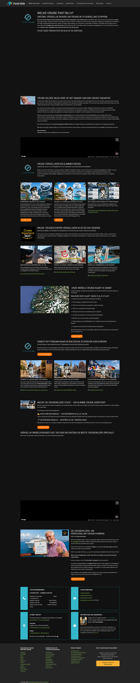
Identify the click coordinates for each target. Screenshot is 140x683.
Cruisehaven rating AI (76, 656)
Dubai (21, 659)
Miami (21, 655)
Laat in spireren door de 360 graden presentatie (32, 273)
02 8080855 (53, 602)
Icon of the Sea (49, 667)
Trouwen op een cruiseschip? (77, 657)
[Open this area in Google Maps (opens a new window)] (23, 156)
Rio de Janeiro (23, 669)
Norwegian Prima (49, 662)
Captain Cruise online (33, 3)
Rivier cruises (99, 3)
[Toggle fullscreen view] (117, 139)
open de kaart (77, 336)
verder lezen (25, 220)
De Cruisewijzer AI (75, 650)
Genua (21, 662)
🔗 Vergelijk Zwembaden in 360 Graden (98, 275)
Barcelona (22, 660)
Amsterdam (23, 654)
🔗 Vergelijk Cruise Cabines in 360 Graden (64, 272)
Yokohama (22, 671)
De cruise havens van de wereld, (85, 3)
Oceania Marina (49, 660)
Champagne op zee (75, 661)
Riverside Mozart (49, 655)
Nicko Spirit (48, 657)
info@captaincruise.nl (86, 595)
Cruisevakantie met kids (76, 659)
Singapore (22, 667)
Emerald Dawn (49, 659)
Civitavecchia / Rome (25, 664)
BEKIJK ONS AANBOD (44, 354)
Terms (111, 156)
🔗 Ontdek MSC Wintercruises (95, 390)
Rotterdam (22, 652)
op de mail (88, 552)
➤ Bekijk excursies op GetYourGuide (108, 663)
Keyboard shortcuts (91, 156)
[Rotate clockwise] (118, 153)
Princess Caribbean (50, 654)
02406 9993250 (52, 604)
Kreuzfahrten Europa (47, 3)
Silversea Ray (49, 652)
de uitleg (58, 220)
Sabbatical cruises (75, 662)
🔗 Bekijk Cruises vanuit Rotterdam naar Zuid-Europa (34, 390)
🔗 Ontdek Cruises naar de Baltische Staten (65, 390)
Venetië (22, 666)
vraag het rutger (78, 579)
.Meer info (96, 632)
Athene (22, 657)
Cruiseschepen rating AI (76, 654)
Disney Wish (48, 666)
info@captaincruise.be (86, 597)
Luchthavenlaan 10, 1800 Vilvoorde (39, 633)
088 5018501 (53, 600)
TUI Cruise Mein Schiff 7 (51, 664)
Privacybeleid (45, 682)
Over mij (108, 3)
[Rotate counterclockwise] (115, 153)
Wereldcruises (69, 3)
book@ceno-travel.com (86, 600)
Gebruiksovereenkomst (35, 682)
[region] (70, 147)
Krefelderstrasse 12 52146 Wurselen (40, 627)
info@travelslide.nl (85, 593)
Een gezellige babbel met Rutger (78, 652)
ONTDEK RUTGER (43, 427)
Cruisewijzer (60, 3)
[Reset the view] (117, 153)
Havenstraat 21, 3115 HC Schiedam (39, 620)
